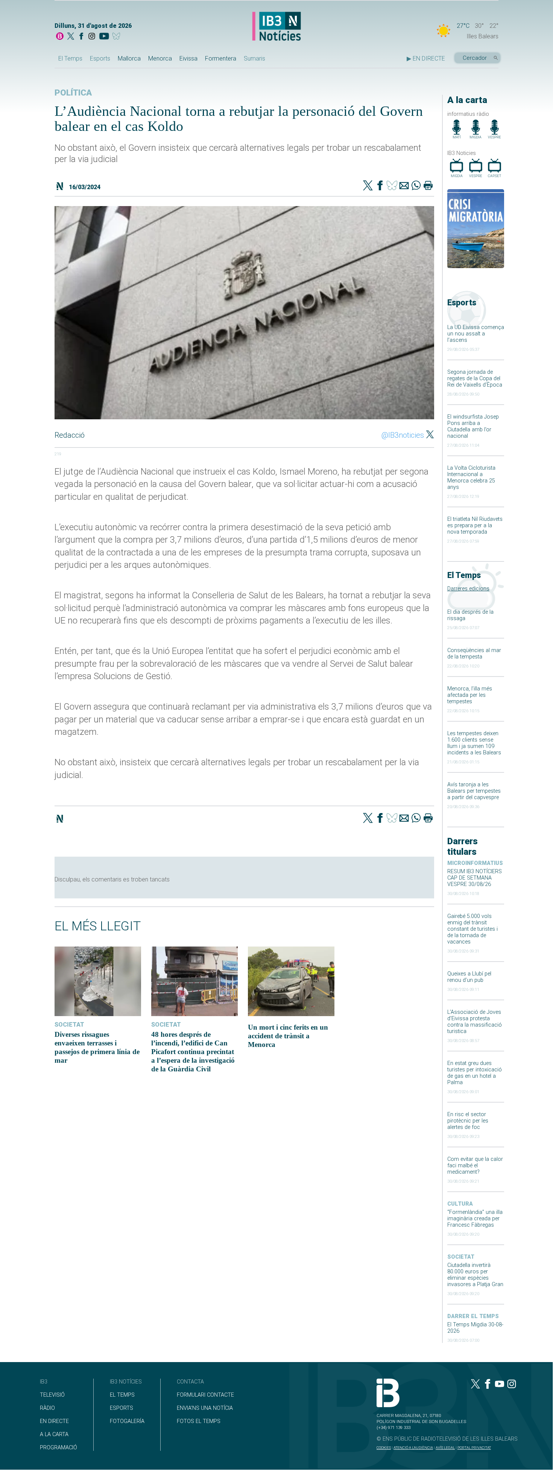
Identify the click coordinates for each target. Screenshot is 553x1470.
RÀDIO (47, 1408)
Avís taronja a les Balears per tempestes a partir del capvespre (474, 791)
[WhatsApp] (416, 186)
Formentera (220, 58)
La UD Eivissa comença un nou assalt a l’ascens (475, 333)
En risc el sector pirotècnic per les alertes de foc (467, 1120)
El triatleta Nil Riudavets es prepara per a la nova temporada (475, 525)
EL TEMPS (122, 1395)
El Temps (70, 58)
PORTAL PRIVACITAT (474, 1448)
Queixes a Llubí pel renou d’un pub (469, 977)
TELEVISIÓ (52, 1395)
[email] (404, 186)
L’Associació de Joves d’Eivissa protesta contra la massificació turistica (474, 1022)
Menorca (160, 58)
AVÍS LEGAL (445, 1448)
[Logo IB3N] (276, 27)
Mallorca (129, 58)
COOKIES (384, 1448)
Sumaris (254, 58)
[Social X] (70, 36)
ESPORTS (121, 1408)
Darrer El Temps (473, 1316)
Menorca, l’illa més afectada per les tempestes (469, 695)
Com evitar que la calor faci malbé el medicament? (475, 1165)
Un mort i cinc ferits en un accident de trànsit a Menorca (288, 1035)
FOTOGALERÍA (127, 1421)
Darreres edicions (468, 589)
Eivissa (188, 58)
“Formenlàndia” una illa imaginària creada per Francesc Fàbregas (475, 1218)
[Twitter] (368, 186)
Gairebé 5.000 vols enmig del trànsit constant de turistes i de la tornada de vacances (472, 929)
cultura (460, 1204)
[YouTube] (104, 36)
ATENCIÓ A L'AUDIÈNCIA (413, 1448)
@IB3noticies (402, 435)
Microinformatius (475, 863)
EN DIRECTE (54, 1421)
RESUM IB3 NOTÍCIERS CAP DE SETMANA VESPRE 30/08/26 (474, 877)
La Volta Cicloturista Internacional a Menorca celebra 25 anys (471, 477)
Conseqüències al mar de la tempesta (474, 653)
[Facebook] (81, 36)
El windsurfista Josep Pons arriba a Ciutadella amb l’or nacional (473, 426)
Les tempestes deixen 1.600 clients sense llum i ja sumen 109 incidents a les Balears (474, 743)
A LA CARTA (54, 1434)
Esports (100, 58)
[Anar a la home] (60, 36)
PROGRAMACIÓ (58, 1447)
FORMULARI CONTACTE (205, 1395)
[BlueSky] (117, 36)
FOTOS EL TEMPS (198, 1421)
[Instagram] (92, 36)
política (73, 93)
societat (460, 1257)
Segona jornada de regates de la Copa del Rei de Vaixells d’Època (474, 378)
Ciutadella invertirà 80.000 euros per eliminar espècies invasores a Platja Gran (475, 1275)
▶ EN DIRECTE (426, 58)
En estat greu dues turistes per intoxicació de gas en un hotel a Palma (474, 1073)
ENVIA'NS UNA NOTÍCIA (205, 1408)
